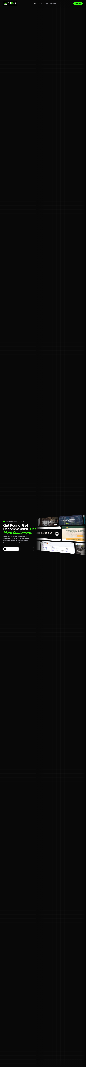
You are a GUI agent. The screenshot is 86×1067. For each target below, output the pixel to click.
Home (35, 3)
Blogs (46, 3)
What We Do (53, 3)
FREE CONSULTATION (27, 549)
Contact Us (77, 3)
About (40, 3)
